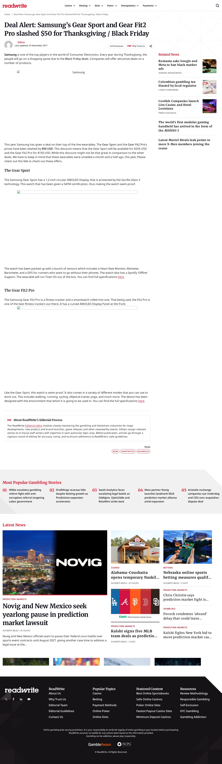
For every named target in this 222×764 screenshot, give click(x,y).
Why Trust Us (57, 699)
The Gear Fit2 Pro (19, 290)
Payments (148, 5)
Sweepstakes (128, 5)
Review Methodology (194, 693)
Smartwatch (128, 451)
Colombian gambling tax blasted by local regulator (178, 83)
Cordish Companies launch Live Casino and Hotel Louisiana (179, 104)
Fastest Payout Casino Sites (154, 711)
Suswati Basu (10, 630)
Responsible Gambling (195, 699)
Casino (68, 5)
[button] (217, 5)
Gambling (169, 609)
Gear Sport (109, 144)
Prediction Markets (15, 599)
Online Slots (100, 717)
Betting (83, 5)
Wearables (143, 451)
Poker (110, 5)
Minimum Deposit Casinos (153, 717)
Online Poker (101, 711)
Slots (97, 5)
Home (7, 14)
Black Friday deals (76, 59)
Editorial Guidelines (61, 711)
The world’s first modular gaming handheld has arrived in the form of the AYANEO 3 (185, 126)
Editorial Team (58, 705)
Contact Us (56, 717)
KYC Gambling (189, 711)
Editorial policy (33, 425)
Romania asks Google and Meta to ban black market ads (178, 64)
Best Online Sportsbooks (152, 693)
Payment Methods (105, 705)
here (121, 277)
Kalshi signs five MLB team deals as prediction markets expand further (134, 636)
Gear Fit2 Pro (136, 144)
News (115, 451)
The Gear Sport (17, 170)
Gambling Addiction (193, 717)
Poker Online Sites (148, 705)
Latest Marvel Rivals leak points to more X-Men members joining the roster (184, 144)
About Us (55, 693)
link (25, 161)
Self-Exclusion (189, 705)
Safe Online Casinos (149, 699)
